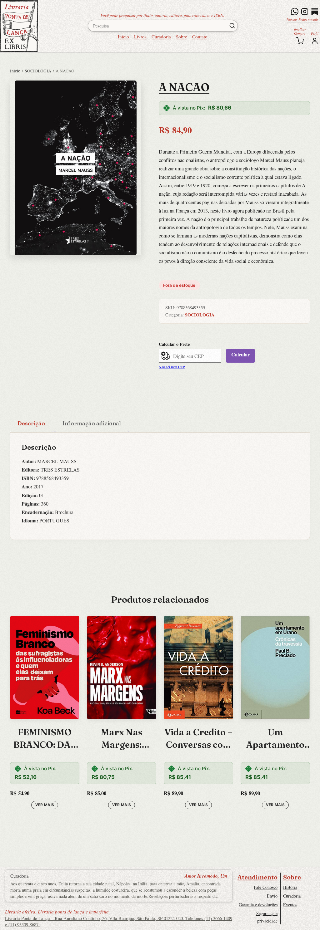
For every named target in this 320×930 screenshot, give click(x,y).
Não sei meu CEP (172, 366)
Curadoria (161, 36)
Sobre (181, 36)
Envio (272, 896)
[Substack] (314, 11)
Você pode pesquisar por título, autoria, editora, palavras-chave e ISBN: (163, 15)
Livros (140, 36)
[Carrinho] (300, 41)
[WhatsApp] (294, 11)
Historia (290, 887)
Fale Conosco (266, 887)
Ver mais (44, 804)
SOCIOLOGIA (38, 71)
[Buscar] (232, 25)
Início (123, 36)
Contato (200, 36)
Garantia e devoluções (258, 905)
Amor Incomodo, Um (206, 875)
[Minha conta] (314, 41)
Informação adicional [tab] (91, 423)
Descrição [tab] (31, 423)
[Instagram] (304, 11)
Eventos (290, 905)
